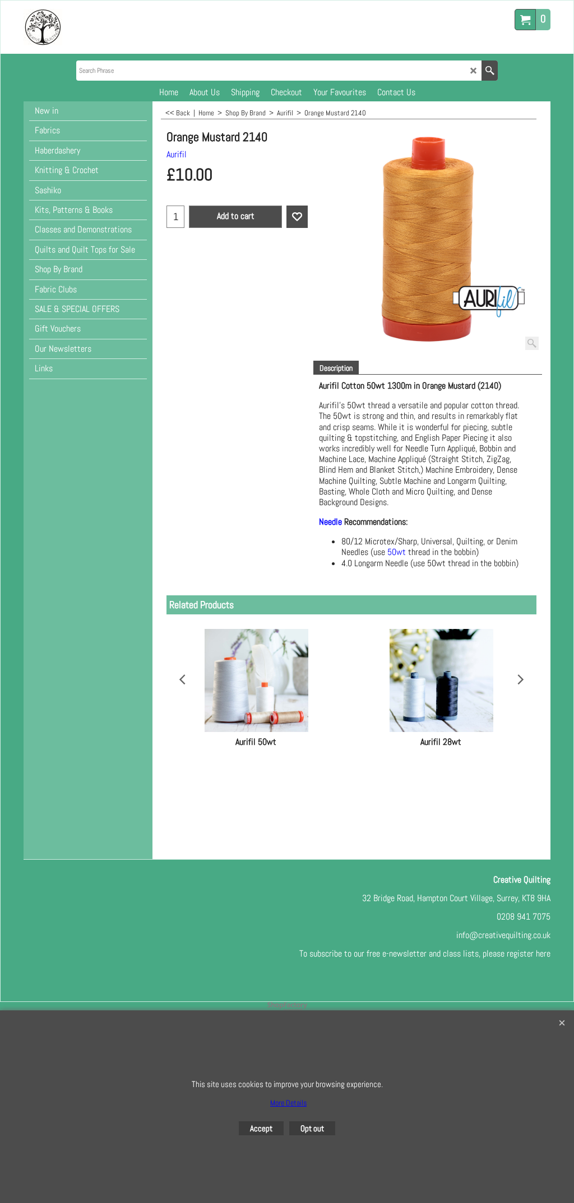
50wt (397, 552)
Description (336, 368)
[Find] (490, 70)
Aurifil (176, 154)
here (543, 953)
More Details (288, 1103)
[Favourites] (297, 216)
